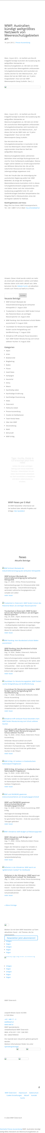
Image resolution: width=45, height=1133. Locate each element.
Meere (8, 386)
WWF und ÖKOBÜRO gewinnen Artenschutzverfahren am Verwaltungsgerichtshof (17, 804)
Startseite (3, 1129)
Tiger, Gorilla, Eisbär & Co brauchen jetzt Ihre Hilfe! (22, 460)
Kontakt (34, 1095)
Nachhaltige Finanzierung (15, 397)
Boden (8, 365)
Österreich (10, 404)
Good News (10, 372)
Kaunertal (9, 379)
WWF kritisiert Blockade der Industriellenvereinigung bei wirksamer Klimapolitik (20, 305)
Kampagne (10, 376)
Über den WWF (11, 422)
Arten (8, 354)
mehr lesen (8, 595)
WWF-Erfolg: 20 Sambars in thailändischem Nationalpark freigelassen (22, 770)
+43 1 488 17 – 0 (10, 1019)
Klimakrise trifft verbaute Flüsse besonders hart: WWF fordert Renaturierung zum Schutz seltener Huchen (22, 339)
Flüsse (8, 368)
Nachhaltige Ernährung (14, 394)
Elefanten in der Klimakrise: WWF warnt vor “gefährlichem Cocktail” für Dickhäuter (22, 876)
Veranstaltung (11, 426)
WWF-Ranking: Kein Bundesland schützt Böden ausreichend (20, 649)
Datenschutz (33, 1093)
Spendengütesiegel (11, 1047)
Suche (22, 1098)
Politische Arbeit (12, 408)
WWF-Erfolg (10, 436)
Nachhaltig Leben (12, 390)
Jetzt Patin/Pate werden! (22, 489)
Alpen (8, 351)
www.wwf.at (8, 1024)
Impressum (23, 1093)
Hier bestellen (19, 511)
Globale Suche (22, 286)
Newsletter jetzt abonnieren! (21, 937)
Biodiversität (10, 358)
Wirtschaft (10, 433)
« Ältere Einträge (10, 905)
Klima (8, 383)
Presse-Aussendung (23, 42)
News (8, 401)
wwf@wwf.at (9, 1022)
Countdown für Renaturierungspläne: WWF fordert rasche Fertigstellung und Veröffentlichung (22, 329)
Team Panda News (13, 419)
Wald (8, 429)
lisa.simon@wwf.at (33, 208)
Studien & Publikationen (15, 415)
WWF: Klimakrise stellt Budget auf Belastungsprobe (18, 838)
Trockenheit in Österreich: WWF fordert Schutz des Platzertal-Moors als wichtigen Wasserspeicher (23, 314)
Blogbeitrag (10, 361)
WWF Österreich (11, 1093)
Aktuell (26, 1095)
